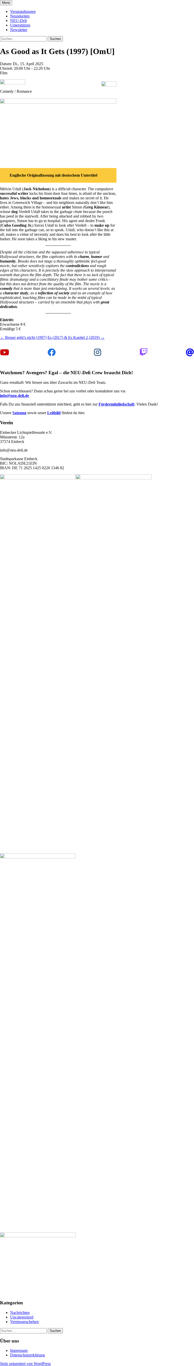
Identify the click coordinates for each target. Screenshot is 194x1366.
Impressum (19, 1350)
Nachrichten (20, 1312)
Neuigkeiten (20, 16)
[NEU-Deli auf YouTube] (4, 352)
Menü (6, 3)
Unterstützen (20, 25)
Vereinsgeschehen (24, 1322)
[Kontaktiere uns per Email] (190, 352)
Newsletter (18, 30)
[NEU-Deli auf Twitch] (143, 352)
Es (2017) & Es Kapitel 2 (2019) (76, 337)
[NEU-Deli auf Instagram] (97, 352)
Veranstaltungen (23, 11)
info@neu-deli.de (14, 395)
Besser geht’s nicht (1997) (23, 337)
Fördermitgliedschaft (116, 404)
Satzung (19, 413)
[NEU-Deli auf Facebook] (51, 352)
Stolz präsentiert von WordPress (25, 1363)
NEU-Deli (18, 20)
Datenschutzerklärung (27, 1355)
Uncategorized (21, 1317)
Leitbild (54, 413)
